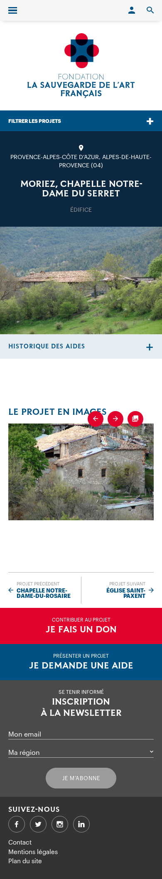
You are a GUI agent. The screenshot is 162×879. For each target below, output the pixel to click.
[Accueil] (81, 65)
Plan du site (25, 860)
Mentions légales (33, 851)
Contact (20, 842)
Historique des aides (46, 346)
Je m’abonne (81, 778)
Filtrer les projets (34, 121)
